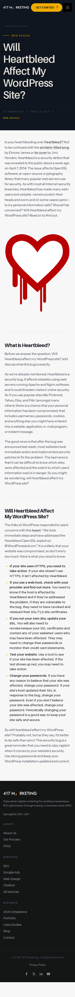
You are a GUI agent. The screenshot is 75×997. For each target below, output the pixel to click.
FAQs (7, 846)
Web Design (11, 118)
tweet (36, 530)
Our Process (11, 839)
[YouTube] (48, 974)
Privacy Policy (37, 965)
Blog (6, 931)
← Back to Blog (15, 26)
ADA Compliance (15, 912)
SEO (6, 866)
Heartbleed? (53, 142)
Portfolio (9, 918)
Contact (9, 937)
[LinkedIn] (41, 974)
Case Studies (12, 925)
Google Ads (11, 872)
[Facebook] (26, 974)
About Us (9, 833)
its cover (40, 153)
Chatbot (9, 885)
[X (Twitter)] (34, 974)
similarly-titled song (54, 147)
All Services (11, 892)
